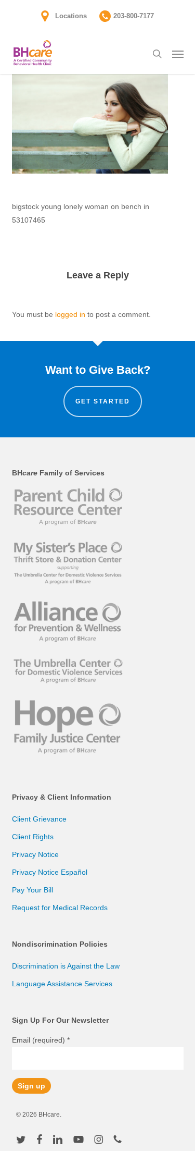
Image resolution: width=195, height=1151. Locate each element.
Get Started (102, 401)
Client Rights (33, 836)
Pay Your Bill (32, 890)
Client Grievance (39, 819)
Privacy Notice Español (49, 872)
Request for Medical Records (60, 907)
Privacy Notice (35, 854)
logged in (70, 314)
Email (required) (41, 1040)
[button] (178, 53)
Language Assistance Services (62, 983)
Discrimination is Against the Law (66, 966)
